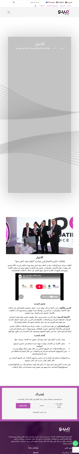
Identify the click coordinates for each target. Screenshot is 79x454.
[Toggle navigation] (8, 12)
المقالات (42, 6)
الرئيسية (62, 48)
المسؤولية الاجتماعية (52, 6)
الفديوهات (62, 6)
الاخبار (69, 6)
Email (42, 406)
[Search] (14, 2)
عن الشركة (65, 452)
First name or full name (59, 405)
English (61, 2)
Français (52, 2)
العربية (70, 2)
